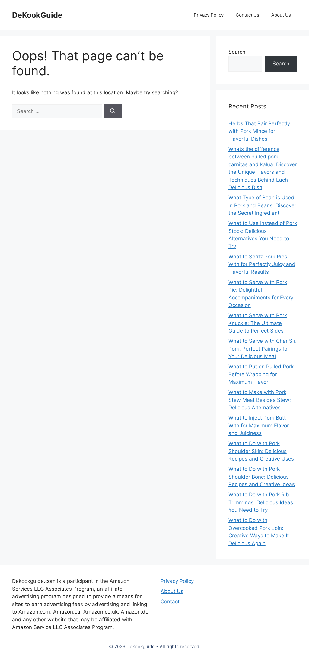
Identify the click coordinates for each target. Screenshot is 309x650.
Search (236, 52)
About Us (281, 15)
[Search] (113, 111)
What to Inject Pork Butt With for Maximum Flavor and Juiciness (258, 425)
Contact (170, 601)
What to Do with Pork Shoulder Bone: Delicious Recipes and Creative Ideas (261, 476)
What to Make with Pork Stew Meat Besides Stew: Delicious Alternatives (259, 400)
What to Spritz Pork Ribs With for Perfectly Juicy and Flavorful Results (261, 264)
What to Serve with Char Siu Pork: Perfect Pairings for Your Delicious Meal (262, 348)
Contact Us (247, 15)
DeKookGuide (37, 15)
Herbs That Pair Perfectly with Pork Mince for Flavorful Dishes (259, 131)
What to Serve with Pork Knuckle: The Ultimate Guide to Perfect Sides (257, 323)
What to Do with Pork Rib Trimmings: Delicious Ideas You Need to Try (260, 502)
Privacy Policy (209, 15)
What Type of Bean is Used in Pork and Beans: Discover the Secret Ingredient (262, 205)
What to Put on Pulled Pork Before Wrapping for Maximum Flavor (261, 374)
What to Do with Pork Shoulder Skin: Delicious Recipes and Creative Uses (261, 451)
